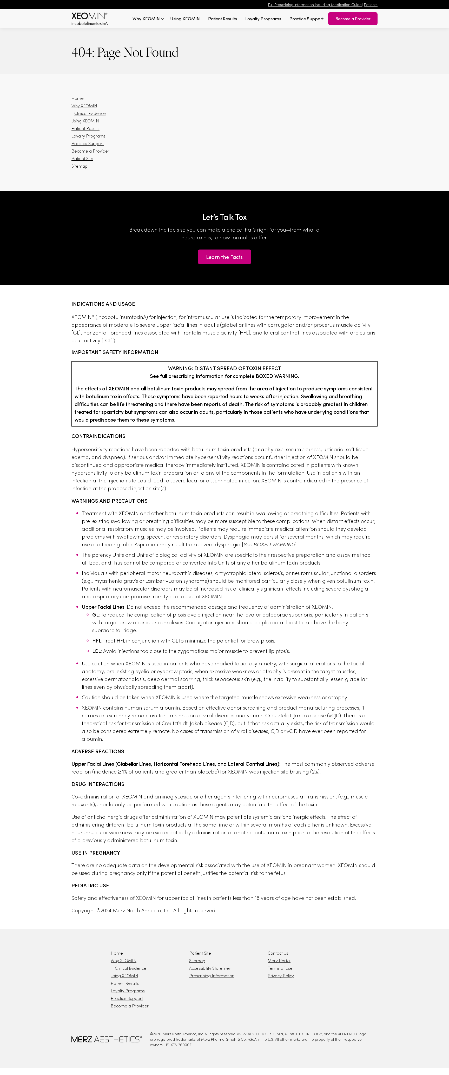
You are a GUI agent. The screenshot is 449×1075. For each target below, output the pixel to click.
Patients (371, 4)
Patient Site (82, 158)
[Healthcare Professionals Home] (89, 18)
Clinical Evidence (90, 113)
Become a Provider (353, 18)
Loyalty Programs (88, 136)
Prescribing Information (211, 975)
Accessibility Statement (211, 968)
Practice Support (87, 143)
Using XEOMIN (85, 120)
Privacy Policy (281, 975)
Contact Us (278, 953)
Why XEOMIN (84, 105)
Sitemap (79, 166)
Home (77, 98)
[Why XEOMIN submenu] (162, 18)
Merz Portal (279, 960)
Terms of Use (280, 968)
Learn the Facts (224, 256)
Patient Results (85, 128)
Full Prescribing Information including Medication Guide (315, 4)
